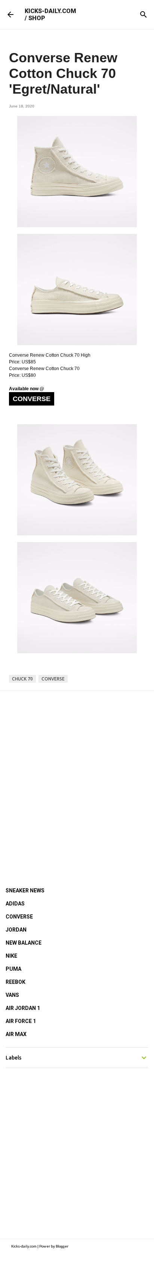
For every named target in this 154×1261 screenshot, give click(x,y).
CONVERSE (19, 917)
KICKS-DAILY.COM (50, 11)
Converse (31, 399)
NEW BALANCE (23, 943)
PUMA (13, 969)
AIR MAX (16, 1034)
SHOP (36, 18)
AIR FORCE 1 (21, 1021)
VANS (12, 995)
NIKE (11, 956)
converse (53, 678)
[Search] (143, 15)
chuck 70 (22, 678)
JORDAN (16, 930)
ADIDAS (15, 904)
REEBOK (15, 982)
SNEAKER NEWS (25, 891)
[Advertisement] (77, 778)
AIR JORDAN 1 (23, 1008)
